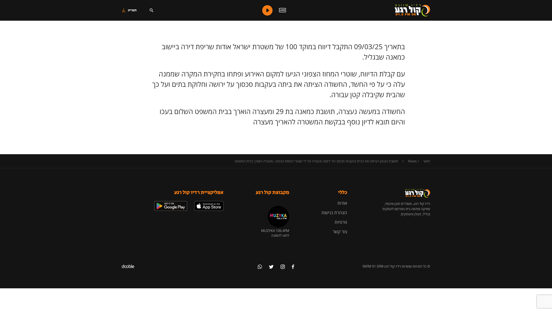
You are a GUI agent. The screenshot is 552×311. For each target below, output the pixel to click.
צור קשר (340, 232)
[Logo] (412, 10)
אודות (342, 203)
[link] (208, 202)
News (412, 161)
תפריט (132, 10)
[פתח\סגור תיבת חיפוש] (152, 10)
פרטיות (341, 222)
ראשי (426, 161)
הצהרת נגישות (334, 213)
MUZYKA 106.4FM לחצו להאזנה (275, 233)
